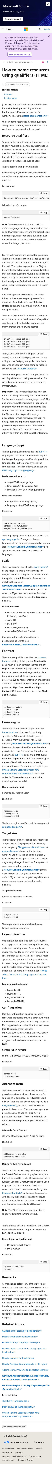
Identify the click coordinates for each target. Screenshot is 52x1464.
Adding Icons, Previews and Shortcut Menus (24, 1369)
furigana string (9, 1105)
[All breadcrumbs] (4, 62)
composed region (11, 826)
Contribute (7, 1452)
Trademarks (7, 1460)
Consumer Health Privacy (13, 1456)
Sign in (47, 29)
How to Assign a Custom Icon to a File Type (23, 1363)
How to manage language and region (21, 1342)
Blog (38, 1448)
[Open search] (40, 29)
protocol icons (9, 851)
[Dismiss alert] (48, 4)
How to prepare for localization (18, 1358)
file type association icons (31, 847)
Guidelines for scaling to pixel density (21, 1330)
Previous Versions (25, 1448)
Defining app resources (19, 62)
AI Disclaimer (8, 1448)
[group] (26, 198)
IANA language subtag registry (17, 470)
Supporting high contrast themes (19, 1336)
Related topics (10, 98)
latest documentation (34, 115)
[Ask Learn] (43, 62)
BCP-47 (42, 451)
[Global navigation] (2, 29)
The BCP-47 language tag (14, 1400)
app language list (10, 539)
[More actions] (47, 62)
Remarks (8, 94)
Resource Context (26, 368)
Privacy (18, 1452)
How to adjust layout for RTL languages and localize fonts (24, 974)
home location (9, 732)
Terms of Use (35, 1456)
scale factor (40, 566)
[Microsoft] (26, 29)
